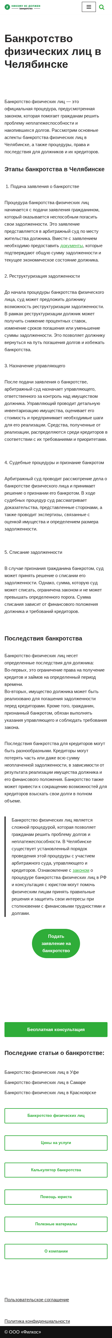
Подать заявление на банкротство (56, 943)
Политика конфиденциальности (37, 1321)
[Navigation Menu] (89, 7)
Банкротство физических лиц (56, 1115)
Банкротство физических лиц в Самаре (45, 1082)
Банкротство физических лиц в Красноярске (50, 1092)
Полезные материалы (56, 1224)
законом (81, 870)
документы (71, 245)
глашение (59, 1299)
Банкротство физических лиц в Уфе (41, 1072)
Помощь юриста (56, 1197)
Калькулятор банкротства (56, 1170)
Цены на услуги (56, 1142)
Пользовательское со (26, 1299)
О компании (56, 1251)
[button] (102, 7)
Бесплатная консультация (56, 1029)
